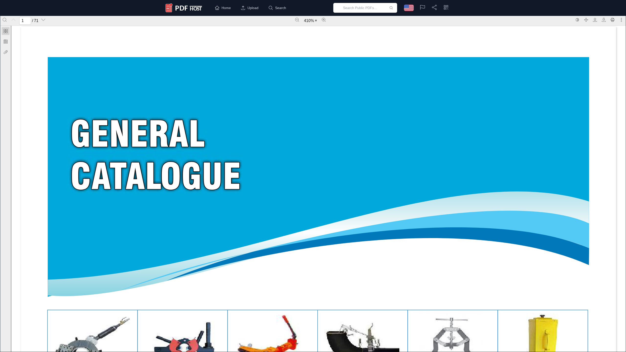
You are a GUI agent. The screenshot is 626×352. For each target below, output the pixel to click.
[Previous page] (13, 20)
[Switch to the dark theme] (577, 20)
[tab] (5, 32)
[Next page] (43, 20)
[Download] (604, 20)
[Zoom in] (324, 20)
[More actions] (621, 20)
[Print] (612, 20)
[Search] (5, 20)
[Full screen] (586, 20)
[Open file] (595, 20)
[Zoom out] (297, 20)
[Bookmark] (6, 41)
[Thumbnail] (6, 31)
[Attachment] (6, 52)
